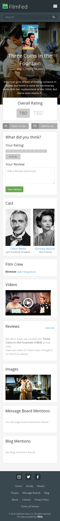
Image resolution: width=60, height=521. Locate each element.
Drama (30, 75)
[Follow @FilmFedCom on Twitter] (28, 477)
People (14, 492)
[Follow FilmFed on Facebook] (38, 477)
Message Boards (31, 492)
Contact (26, 499)
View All (49, 327)
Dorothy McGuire (45, 249)
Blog (46, 492)
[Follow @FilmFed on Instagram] (19, 477)
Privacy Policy (41, 499)
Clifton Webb (18, 249)
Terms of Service (30, 506)
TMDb (40, 516)
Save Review (14, 189)
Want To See (19, 126)
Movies (41, 486)
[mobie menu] (55, 6)
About (15, 499)
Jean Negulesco (27, 271)
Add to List (47, 126)
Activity (29, 486)
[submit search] (54, 17)
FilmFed (18, 6)
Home (18, 486)
